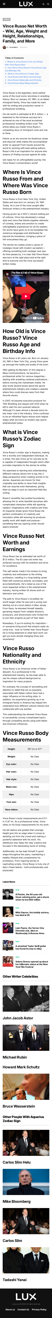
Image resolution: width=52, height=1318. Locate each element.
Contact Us (23, 1309)
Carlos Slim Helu (17, 1162)
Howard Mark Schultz (21, 1067)
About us (10, 1309)
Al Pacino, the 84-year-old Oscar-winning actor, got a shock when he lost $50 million (32, 897)
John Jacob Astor (18, 1018)
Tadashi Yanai (15, 1280)
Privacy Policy (39, 1309)
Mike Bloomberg (16, 1201)
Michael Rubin (15, 1057)
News (17, 890)
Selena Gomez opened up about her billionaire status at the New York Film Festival (31, 964)
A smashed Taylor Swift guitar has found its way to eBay (30, 947)
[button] (4, 4)
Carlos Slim (12, 1240)
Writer (6, 19)
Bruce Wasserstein (19, 1106)
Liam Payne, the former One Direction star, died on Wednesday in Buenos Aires (29, 931)
